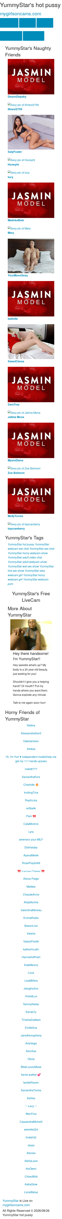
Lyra (31, 832)
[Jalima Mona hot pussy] (24, 412)
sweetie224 (31, 1129)
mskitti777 (31, 769)
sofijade (31, 808)
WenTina (31, 1114)
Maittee (31, 886)
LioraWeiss (31, 1192)
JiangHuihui (31, 988)
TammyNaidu (31, 1004)
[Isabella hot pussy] (31, 298)
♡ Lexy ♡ (31, 1106)
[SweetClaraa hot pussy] (31, 341)
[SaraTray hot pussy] (31, 384)
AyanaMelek (31, 855)
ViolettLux (31, 996)
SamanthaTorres (31, 1090)
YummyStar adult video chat (25, 557)
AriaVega (31, 1043)
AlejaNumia (31, 902)
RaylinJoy (31, 800)
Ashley (31, 1098)
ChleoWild (31, 1176)
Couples (33, 36)
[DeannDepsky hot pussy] (31, 76)
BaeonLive (31, 926)
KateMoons (31, 965)
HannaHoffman (31, 957)
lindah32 (31, 1137)
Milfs (45, 23)
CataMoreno (31, 824)
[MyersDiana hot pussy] (31, 440)
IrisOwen (31, 1169)
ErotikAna (31, 1028)
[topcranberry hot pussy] (24, 524)
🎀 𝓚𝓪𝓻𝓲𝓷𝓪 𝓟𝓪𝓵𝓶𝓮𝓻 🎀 (31, 871)
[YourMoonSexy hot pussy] (31, 255)
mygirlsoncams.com (20, 13)
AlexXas (31, 1051)
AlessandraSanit (31, 733)
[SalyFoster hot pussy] (31, 132)
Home (9, 23)
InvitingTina (31, 792)
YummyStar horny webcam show (28, 553)
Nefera (31, 725)
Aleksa (31, 749)
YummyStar (11, 1200)
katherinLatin (31, 949)
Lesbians (11, 36)
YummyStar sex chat (41, 549)
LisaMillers (31, 980)
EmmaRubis (31, 918)
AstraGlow (31, 1184)
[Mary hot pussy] (19, 228)
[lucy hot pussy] (19, 172)
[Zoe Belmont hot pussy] (24, 468)
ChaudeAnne (31, 894)
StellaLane (31, 1161)
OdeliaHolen (31, 741)
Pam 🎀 (31, 816)
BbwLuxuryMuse (31, 1067)
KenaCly (31, 1012)
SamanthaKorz (31, 777)
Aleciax (31, 1153)
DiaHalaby (31, 847)
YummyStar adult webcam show (27, 562)
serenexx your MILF (31, 839)
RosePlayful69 (31, 863)
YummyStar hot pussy (21, 544)
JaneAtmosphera (31, 1035)
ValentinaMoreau (31, 910)
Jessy (31, 1145)
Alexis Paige (31, 879)
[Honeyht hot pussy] (21, 160)
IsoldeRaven (31, 1082)
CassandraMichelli (31, 1122)
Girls (27, 23)
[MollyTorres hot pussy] (31, 496)
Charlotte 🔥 (31, 785)
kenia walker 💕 (31, 1075)
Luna (31, 973)
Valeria (31, 933)
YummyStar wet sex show (23, 566)
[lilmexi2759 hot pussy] (23, 104)
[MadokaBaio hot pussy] (31, 200)
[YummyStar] (31, 634)
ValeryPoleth (31, 941)
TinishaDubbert (31, 1020)
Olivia (31, 1059)
